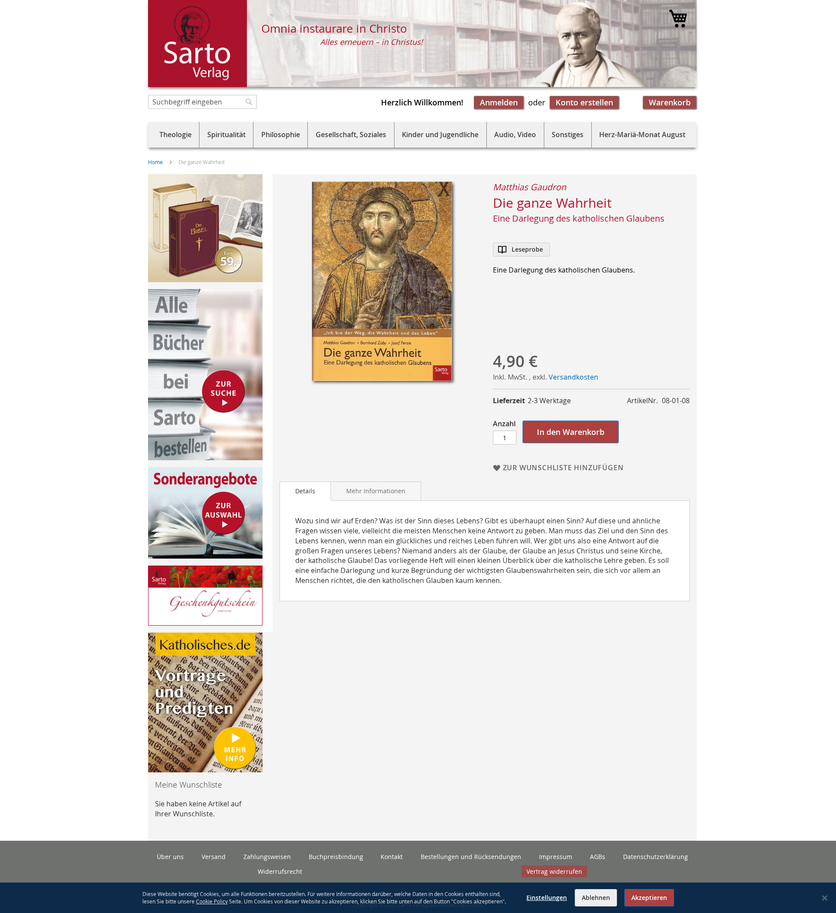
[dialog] (418, 898)
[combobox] (202, 102)
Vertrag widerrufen (554, 871)
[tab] (305, 491)
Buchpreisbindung (336, 856)
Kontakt (392, 856)
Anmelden (499, 102)
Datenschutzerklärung (655, 856)
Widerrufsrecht (280, 871)
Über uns (170, 856)
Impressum (555, 856)
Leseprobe (527, 249)
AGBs (597, 856)
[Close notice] (825, 898)
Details (305, 491)
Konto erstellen (584, 102)
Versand (214, 856)
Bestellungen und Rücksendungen (471, 856)
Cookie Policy (212, 901)
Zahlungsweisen (267, 856)
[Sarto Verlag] (197, 43)
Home (155, 161)
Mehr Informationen (375, 491)
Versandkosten (573, 377)
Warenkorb (670, 102)
